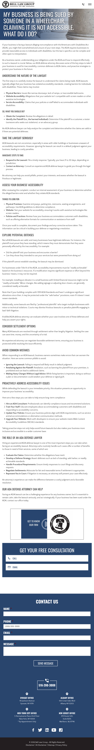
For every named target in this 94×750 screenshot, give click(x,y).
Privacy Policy (61, 745)
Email (15, 567)
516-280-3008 (47, 685)
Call (15, 558)
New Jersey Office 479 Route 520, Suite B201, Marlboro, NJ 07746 (67, 717)
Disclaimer (30, 745)
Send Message (45, 663)
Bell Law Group (41, 742)
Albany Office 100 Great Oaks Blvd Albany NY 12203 (67, 700)
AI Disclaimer (41, 745)
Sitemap (51, 745)
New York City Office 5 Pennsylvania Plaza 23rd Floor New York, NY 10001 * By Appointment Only (26, 717)
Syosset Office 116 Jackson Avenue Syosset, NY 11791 (27, 700)
